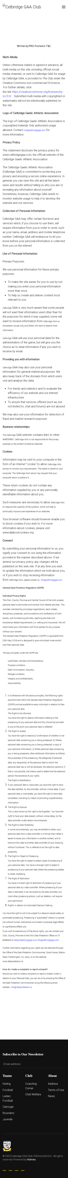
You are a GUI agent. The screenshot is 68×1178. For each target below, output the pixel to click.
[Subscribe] (61, 1064)
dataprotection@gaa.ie (24, 940)
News (51, 1096)
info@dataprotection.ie (21, 987)
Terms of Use (56, 1090)
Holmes (31, 1159)
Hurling (7, 1083)
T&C (48, 46)
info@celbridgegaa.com (35, 130)
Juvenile (8, 1119)
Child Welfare (33, 1094)
